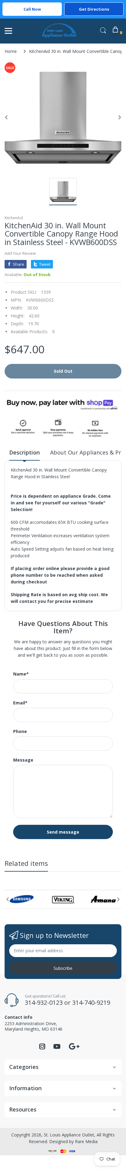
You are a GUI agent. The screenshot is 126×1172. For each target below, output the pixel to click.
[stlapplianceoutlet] (59, 30)
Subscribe (63, 968)
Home (11, 51)
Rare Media (86, 1141)
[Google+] (74, 1045)
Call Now (32, 9)
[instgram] (42, 1048)
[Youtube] (57, 1048)
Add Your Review (20, 253)
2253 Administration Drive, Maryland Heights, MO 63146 (33, 1026)
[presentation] (8, 899)
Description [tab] (24, 452)
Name (21, 674)
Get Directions (94, 9)
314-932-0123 (44, 1002)
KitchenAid (14, 217)
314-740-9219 (91, 1002)
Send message (63, 832)
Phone (20, 731)
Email (20, 703)
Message (23, 760)
